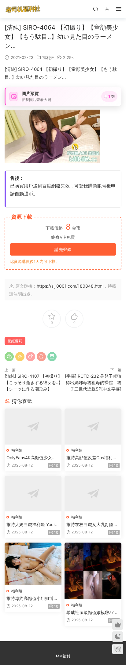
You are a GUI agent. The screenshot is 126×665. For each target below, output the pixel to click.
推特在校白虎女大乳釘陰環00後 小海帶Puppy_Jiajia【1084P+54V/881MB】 (92, 525)
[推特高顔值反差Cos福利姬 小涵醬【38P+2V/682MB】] (93, 426)
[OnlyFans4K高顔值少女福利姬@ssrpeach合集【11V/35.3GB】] (33, 426)
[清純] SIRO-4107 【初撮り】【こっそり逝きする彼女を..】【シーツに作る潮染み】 (34, 382)
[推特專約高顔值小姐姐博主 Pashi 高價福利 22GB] (33, 564)
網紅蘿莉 (15, 341)
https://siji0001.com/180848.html (70, 286)
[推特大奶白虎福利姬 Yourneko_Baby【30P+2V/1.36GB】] (33, 493)
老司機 (23, 9)
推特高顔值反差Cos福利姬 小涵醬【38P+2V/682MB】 (92, 458)
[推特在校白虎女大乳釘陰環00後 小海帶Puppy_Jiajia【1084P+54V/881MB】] (93, 493)
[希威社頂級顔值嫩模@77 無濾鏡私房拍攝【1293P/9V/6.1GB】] (93, 571)
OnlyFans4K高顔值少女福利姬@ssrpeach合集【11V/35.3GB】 (32, 458)
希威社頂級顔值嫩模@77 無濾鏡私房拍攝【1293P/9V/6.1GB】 (92, 613)
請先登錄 (63, 249)
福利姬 (48, 57)
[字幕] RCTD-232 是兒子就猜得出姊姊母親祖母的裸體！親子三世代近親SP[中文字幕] (93, 382)
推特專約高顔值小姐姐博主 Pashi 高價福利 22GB (32, 598)
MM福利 (63, 656)
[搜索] (95, 9)
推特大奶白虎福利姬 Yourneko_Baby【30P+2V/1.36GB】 (32, 525)
